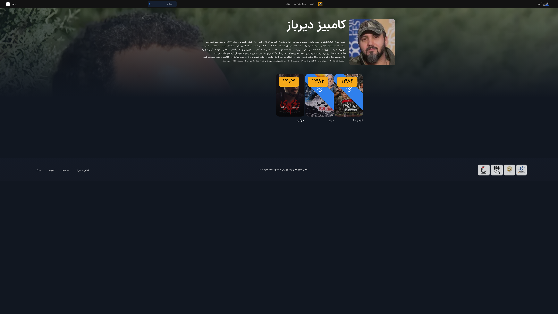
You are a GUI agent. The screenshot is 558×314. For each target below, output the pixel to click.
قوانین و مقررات (82, 170)
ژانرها (312, 4)
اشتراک (38, 170)
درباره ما (65, 170)
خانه (320, 4)
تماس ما (51, 170)
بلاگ (288, 4)
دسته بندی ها (300, 4)
